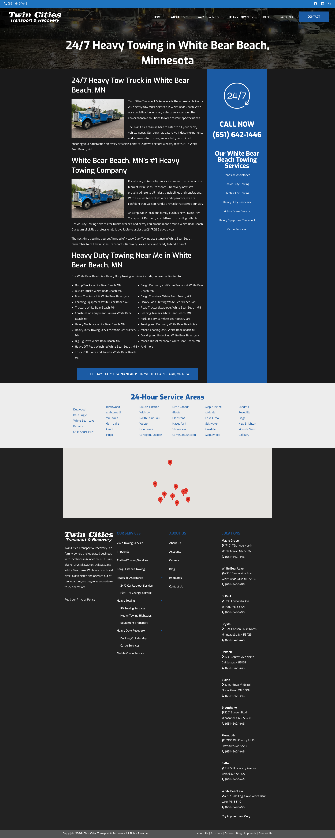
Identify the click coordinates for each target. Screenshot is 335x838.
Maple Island (213, 407)
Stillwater (211, 423)
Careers (174, 560)
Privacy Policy (86, 599)
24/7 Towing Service (130, 543)
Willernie (112, 418)
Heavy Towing (126, 600)
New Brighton (247, 423)
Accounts (175, 551)
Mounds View (247, 429)
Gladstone (178, 418)
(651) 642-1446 (17, 3)
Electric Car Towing (237, 193)
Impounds (123, 551)
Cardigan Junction (150, 435)
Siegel (242, 418)
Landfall (244, 407)
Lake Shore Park (83, 432)
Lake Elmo (212, 418)
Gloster (177, 412)
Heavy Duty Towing (237, 184)
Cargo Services (237, 229)
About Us (175, 543)
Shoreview (179, 429)
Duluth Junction (149, 407)
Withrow (145, 412)
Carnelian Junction (184, 435)
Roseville (244, 412)
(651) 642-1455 (235, 584)
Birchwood (113, 407)
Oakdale (210, 429)
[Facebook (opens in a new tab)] (315, 3)
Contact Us (176, 586)
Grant (109, 429)
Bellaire (78, 426)
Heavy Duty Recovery (237, 202)
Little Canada (180, 407)
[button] (155, 484)
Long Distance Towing (131, 569)
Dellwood (79, 409)
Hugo (109, 435)
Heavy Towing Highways (136, 615)
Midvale (210, 412)
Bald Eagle (80, 415)
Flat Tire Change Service (136, 593)
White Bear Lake (84, 420)
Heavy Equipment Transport (237, 220)
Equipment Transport (134, 623)
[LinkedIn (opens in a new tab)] (322, 3)
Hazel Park (179, 423)
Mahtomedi (113, 412)
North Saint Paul (149, 418)
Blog (172, 569)
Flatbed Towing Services (132, 560)
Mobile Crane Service (237, 211)
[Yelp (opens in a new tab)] (328, 3)
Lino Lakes (146, 429)
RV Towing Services (133, 608)
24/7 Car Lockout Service (136, 585)
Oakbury (244, 435)
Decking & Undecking (133, 638)
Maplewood (212, 435)
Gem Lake (112, 423)
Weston (144, 423)
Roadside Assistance (237, 175)
